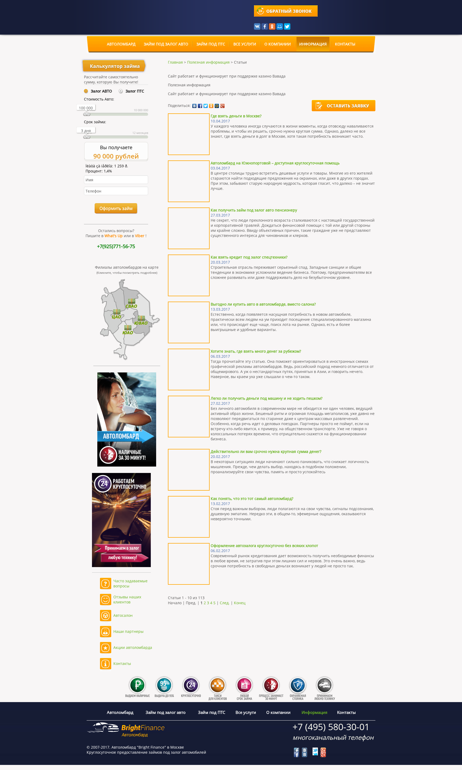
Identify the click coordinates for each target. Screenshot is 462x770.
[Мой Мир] (279, 26)
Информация (313, 44)
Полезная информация (208, 62)
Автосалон (123, 615)
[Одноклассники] (272, 26)
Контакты (345, 44)
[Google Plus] (222, 105)
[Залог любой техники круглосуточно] (119, 575)
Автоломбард (121, 44)
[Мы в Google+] (323, 750)
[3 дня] (86, 138)
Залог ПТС (135, 91)
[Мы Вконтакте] (304, 750)
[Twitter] (287, 26)
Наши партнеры (128, 631)
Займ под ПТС (211, 44)
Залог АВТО (101, 91)
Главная (175, 62)
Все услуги (244, 44)
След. (225, 602)
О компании (277, 44)
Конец (239, 602)
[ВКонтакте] (257, 26)
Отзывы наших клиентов (127, 599)
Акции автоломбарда (132, 647)
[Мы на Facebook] (296, 750)
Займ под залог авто (166, 44)
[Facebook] (264, 26)
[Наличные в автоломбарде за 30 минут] (126, 465)
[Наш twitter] (315, 750)
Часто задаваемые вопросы (130, 583)
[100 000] (86, 115)
